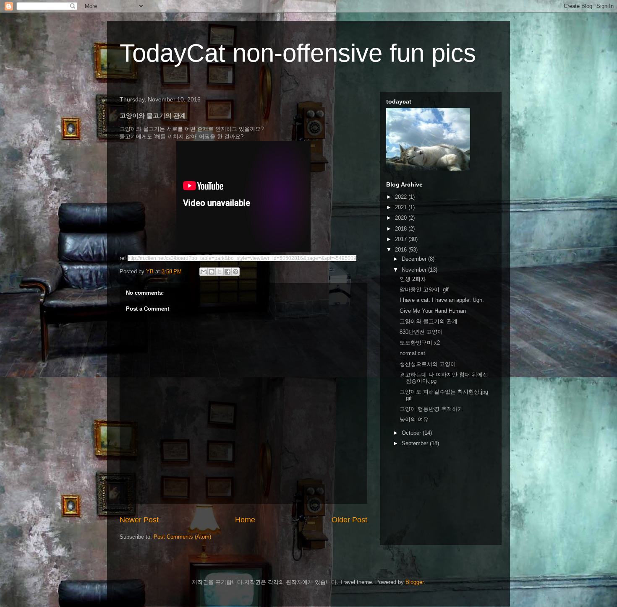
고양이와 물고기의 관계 (429, 321)
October (412, 433)
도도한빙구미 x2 (420, 343)
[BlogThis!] (211, 271)
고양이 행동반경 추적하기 (431, 409)
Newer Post (139, 520)
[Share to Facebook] (227, 271)
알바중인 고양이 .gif (424, 289)
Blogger (414, 582)
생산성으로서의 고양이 (428, 364)
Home (245, 520)
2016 (401, 249)
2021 (401, 207)
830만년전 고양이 (421, 332)
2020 (401, 218)
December (415, 259)
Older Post (349, 520)
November (415, 270)
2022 (401, 197)
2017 (401, 239)
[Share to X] (219, 271)
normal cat (412, 353)
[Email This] (203, 271)
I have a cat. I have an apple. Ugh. (442, 300)
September (416, 443)
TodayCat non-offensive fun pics (298, 53)
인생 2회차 (413, 279)
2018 (401, 229)
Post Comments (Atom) (182, 537)
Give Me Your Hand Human (433, 311)
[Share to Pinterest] (235, 271)
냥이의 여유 (414, 419)
